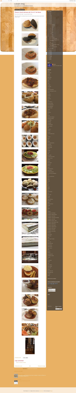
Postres (49, 196)
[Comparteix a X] (25, 357)
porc (48, 193)
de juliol (51, 29)
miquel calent (50, 170)
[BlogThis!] (24, 357)
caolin (48, 83)
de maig (51, 32)
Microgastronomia (50, 168)
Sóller (48, 237)
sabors (49, 208)
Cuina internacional (50, 104)
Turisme (49, 257)
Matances (49, 164)
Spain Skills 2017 (52, 37)
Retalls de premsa (50, 203)
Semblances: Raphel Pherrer (52, 226)
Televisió (49, 252)
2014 (49, 52)
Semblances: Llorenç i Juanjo (52, 220)
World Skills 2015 (50, 272)
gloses (49, 138)
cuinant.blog (19, 4)
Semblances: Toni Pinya (51, 229)
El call (49, 115)
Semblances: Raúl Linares (52, 228)
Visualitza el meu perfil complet (57, 65)
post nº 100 (49, 194)
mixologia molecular (51, 171)
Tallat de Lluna (50, 246)
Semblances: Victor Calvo (51, 231)
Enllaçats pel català (51, 118)
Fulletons (49, 136)
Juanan (54, 64)
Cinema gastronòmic (51, 89)
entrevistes (49, 121)
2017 (49, 23)
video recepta (50, 264)
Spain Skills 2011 (50, 243)
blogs (48, 80)
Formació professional (51, 133)
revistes (49, 205)
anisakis (49, 74)
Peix (48, 190)
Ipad (48, 153)
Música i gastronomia (51, 176)
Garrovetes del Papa (21, 374)
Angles (49, 71)
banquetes (49, 78)
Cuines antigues (50, 107)
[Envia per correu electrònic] (23, 357)
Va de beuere (50, 260)
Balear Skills (49, 77)
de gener (51, 48)
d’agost (51, 28)
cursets (49, 109)
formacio (49, 130)
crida (48, 100)
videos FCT (49, 267)
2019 (49, 20)
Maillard (49, 159)
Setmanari (49, 232)
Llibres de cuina (50, 158)
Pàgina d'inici (50, 306)
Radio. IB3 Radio (50, 199)
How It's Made (50, 147)
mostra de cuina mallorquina (52, 173)
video (48, 263)
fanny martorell (50, 126)
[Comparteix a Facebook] (26, 357)
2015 (49, 51)
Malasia (49, 161)
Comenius (49, 95)
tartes (48, 249)
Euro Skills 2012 (50, 124)
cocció (49, 92)
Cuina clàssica (50, 101)
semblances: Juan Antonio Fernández (53, 217)
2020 (49, 19)
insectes (49, 150)
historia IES (49, 144)
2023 (49, 15)
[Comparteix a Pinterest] (27, 357)
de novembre (52, 25)
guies (48, 139)
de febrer (51, 36)
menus (49, 167)
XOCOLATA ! (51, 43)
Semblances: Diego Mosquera (52, 214)
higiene (49, 141)
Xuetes (49, 275)
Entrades (50, 289)
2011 (49, 56)
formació (49, 132)
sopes (48, 240)
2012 (49, 55)
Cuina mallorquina (50, 106)
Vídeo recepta (50, 266)
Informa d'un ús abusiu (52, 278)
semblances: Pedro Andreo (52, 225)
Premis (49, 197)
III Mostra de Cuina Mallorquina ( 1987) (24, 380)
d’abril (51, 33)
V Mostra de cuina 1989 (18, 371)
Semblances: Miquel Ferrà (52, 223)
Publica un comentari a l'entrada (21, 362)
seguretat (49, 211)
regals (48, 202)
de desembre (52, 24)
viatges (49, 261)
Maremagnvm (50, 162)
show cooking (50, 234)
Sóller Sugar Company (51, 238)
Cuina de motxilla (50, 103)
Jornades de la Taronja (51, 156)
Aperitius (49, 75)
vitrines (49, 269)
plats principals (50, 191)
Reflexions (49, 200)
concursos (49, 98)
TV (48, 258)
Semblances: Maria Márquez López (53, 222)
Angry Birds (49, 72)
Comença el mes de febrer (53, 46)
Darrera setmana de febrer (53, 38)
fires (48, 127)
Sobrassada (49, 235)
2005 (49, 59)
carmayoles (49, 86)
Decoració (49, 112)
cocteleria (49, 94)
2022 (49, 16)
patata (49, 188)
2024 (49, 14)
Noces (49, 179)
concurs (49, 97)
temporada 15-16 (50, 254)
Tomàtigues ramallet (51, 255)
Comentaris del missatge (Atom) (32, 368)
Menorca (49, 165)
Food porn (49, 129)
